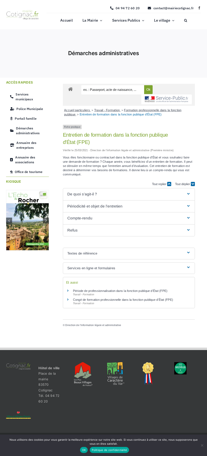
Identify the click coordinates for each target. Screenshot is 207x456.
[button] (185, 21)
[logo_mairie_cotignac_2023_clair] (18, 364)
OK (84, 450)
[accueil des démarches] (70, 89)
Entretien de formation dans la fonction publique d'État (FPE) (121, 114)
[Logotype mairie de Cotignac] (22, 11)
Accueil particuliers (77, 110)
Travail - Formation (107, 110)
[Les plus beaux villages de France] (83, 364)
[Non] (202, 445)
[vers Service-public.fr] (166, 99)
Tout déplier (183, 184)
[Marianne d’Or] (148, 364)
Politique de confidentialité (109, 450)
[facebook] (199, 7)
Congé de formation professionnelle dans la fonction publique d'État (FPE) (123, 299)
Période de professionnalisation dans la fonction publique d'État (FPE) (120, 290)
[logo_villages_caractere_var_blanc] (115, 364)
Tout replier (159, 184)
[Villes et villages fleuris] (18, 413)
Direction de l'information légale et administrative (93, 325)
